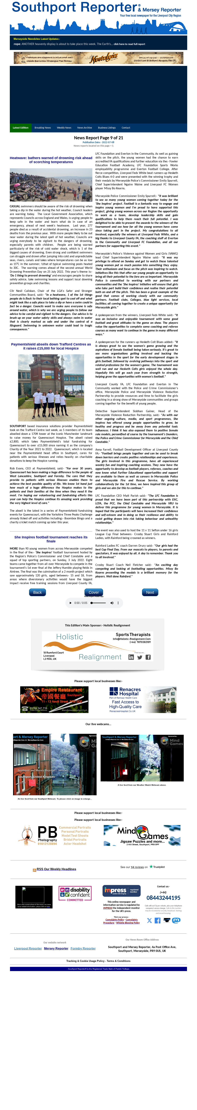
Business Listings (107, 127)
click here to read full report (22, 44)
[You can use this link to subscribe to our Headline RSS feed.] (34, 869)
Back (37, 592)
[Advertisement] (98, 95)
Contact (126, 127)
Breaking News (43, 127)
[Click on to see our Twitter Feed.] (149, 922)
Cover (94, 592)
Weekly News (64, 127)
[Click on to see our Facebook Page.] (157, 922)
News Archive (84, 127)
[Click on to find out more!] (142, 712)
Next (150, 592)
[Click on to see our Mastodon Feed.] (176, 922)
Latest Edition (20, 127)
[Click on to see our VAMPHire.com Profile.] (167, 922)
